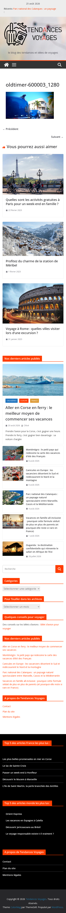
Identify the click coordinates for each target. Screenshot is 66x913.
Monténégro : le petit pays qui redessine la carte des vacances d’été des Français (43, 453)
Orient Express (14, 813)
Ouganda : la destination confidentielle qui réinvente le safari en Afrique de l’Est (42, 548)
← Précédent (10, 129)
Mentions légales (11, 716)
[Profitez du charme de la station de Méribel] (33, 224)
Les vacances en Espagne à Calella (24, 820)
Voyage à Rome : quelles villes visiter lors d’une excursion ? (33, 331)
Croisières (11, 401)
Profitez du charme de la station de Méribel (32, 263)
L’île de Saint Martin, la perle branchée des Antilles (30, 786)
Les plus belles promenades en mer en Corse (27, 759)
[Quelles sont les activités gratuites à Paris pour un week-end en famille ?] (33, 156)
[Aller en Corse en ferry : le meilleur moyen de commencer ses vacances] (33, 380)
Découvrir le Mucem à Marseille (20, 779)
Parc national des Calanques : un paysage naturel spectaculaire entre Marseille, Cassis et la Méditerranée (42, 499)
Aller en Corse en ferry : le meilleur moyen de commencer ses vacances (28, 413)
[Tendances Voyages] (6, 65)
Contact (7, 706)
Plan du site (9, 711)
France (34, 401)
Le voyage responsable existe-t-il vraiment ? (30, 833)
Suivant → (57, 137)
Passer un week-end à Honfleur (20, 772)
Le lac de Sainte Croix (14, 765)
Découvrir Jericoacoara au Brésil (23, 827)
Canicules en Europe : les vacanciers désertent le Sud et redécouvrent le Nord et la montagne (42, 475)
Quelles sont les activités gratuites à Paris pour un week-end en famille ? (33, 202)
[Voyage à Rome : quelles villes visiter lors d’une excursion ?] (33, 285)
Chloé (26, 425)
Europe (24, 401)
